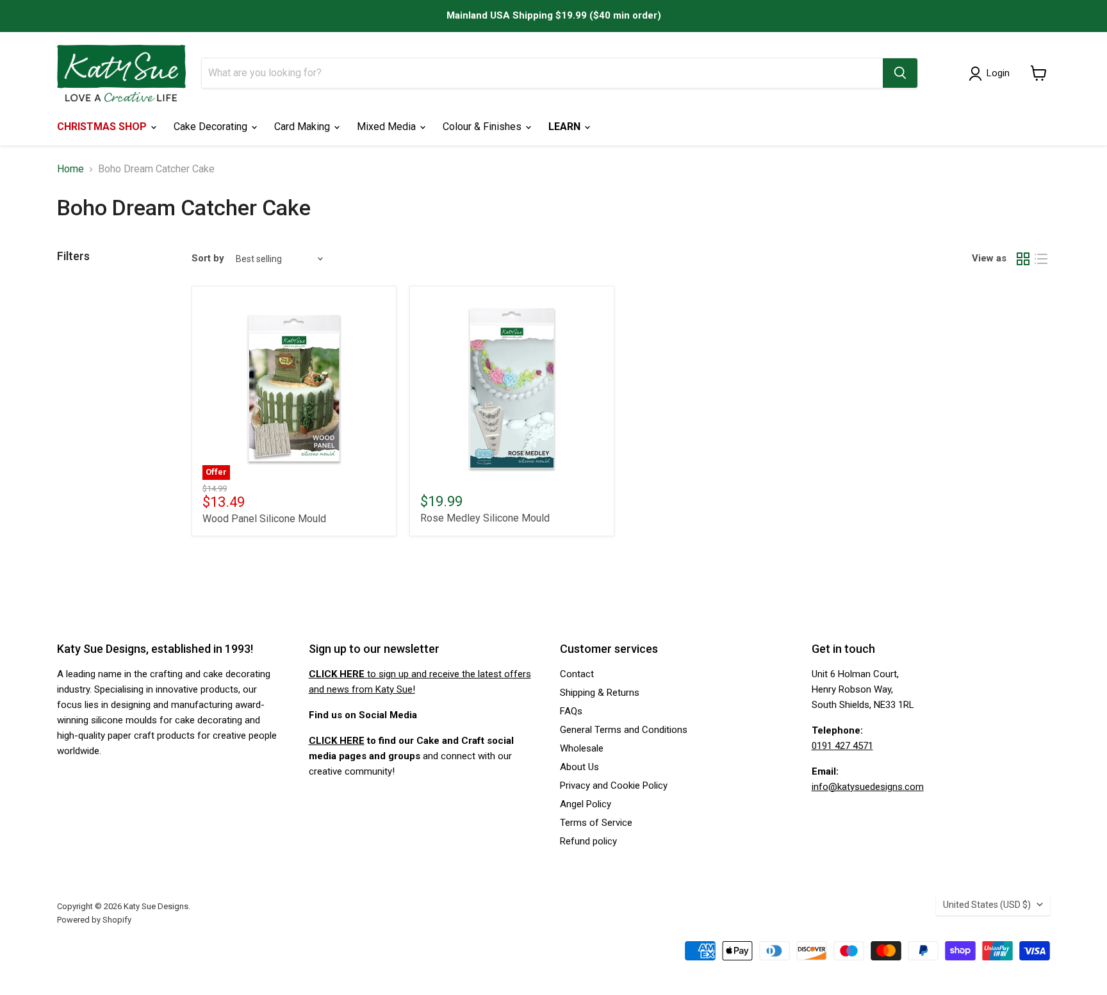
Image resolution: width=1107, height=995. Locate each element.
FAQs (571, 711)
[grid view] (1023, 259)
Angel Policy (585, 804)
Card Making (303, 126)
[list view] (1041, 259)
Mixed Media (387, 126)
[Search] (900, 73)
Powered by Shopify (94, 920)
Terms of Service (596, 822)
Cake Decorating (212, 126)
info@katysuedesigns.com (868, 787)
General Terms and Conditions (623, 730)
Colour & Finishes (483, 126)
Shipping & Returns (599, 692)
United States (987, 905)
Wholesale (581, 748)
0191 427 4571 (842, 746)
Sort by (208, 258)
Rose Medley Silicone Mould (485, 518)
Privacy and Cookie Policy (614, 785)
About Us (579, 767)
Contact (577, 674)
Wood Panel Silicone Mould (264, 519)
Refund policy (588, 841)
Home (70, 169)
